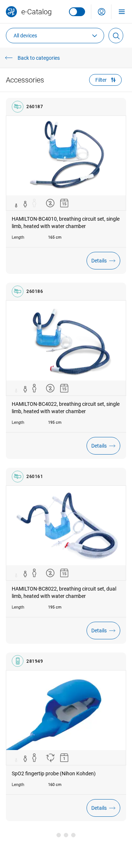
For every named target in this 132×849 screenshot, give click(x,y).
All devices (25, 35)
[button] (102, 11)
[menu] (121, 11)
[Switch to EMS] (77, 11)
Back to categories (39, 58)
